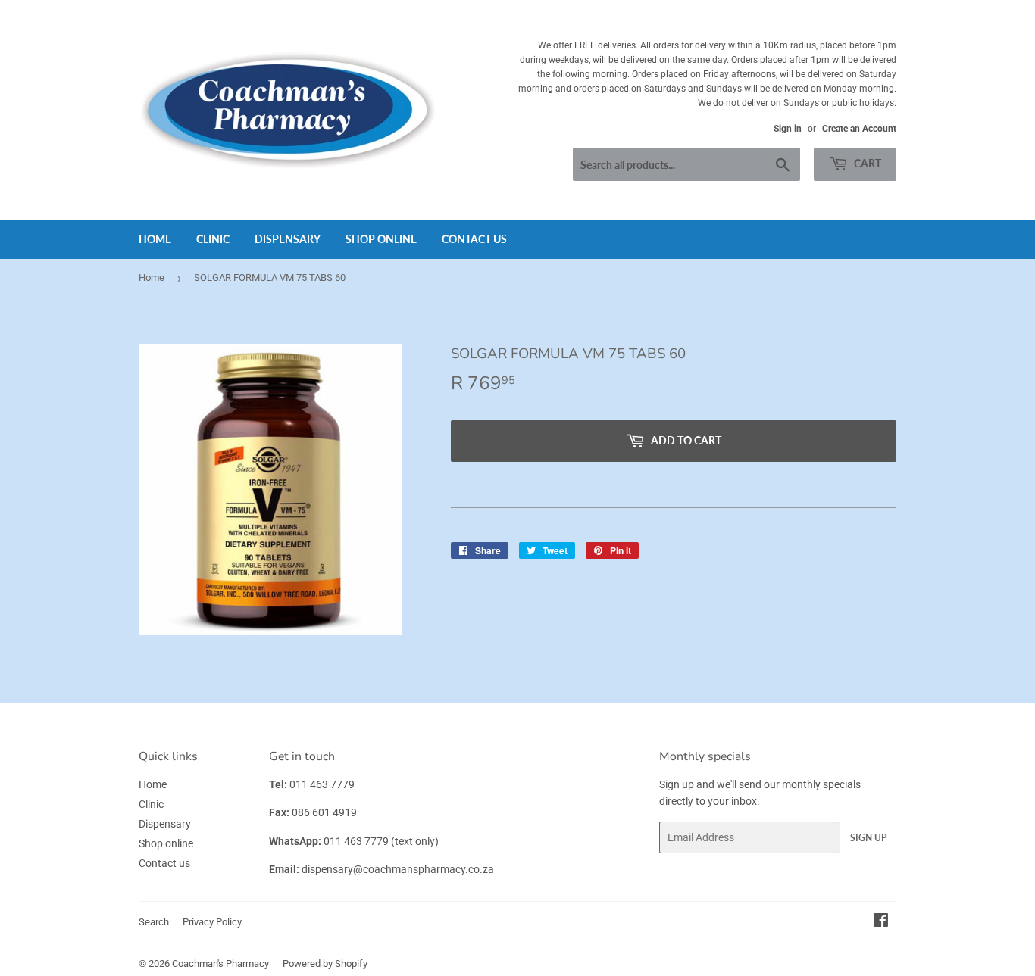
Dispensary (288, 238)
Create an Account (859, 128)
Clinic (213, 238)
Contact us (474, 238)
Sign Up (868, 837)
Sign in (788, 128)
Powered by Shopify (325, 963)
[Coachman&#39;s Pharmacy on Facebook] (881, 922)
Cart (866, 163)
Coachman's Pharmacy (220, 963)
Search (154, 922)
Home (155, 238)
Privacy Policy (212, 922)
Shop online (381, 238)
